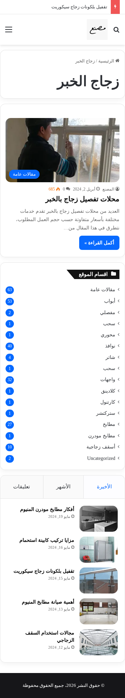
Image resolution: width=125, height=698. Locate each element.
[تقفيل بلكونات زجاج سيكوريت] (99, 580)
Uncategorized (101, 458)
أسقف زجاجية (100, 446)
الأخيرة (104, 486)
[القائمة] (8, 32)
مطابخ (109, 424)
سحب (109, 323)
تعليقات (21, 486)
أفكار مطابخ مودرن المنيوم (47, 509)
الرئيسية (106, 61)
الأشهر (63, 486)
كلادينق (108, 391)
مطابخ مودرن (101, 435)
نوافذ (110, 345)
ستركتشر (105, 413)
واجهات (107, 379)
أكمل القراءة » (99, 242)
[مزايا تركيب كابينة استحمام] (99, 550)
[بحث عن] (116, 32)
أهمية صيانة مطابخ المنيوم (48, 602)
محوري (108, 334)
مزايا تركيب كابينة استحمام (46, 540)
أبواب (109, 301)
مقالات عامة (102, 289)
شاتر (110, 357)
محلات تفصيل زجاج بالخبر (82, 199)
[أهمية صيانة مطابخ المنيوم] (99, 611)
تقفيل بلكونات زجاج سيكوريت (79, 6)
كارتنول (107, 402)
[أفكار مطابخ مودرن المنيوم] (99, 519)
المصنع (108, 189)
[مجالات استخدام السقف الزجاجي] (99, 642)
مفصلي (107, 312)
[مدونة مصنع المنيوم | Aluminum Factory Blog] (97, 29)
